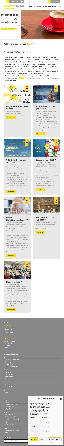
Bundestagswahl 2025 (45, 160)
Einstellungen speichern (55, 439)
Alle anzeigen (8, 57)
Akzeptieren (34, 439)
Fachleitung (8, 379)
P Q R (46, 66)
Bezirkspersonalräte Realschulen (40, 57)
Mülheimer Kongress (37, 66)
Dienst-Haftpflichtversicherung (16, 219)
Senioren (38, 71)
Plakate (35, 69)
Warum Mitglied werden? (11, 404)
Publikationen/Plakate (11, 417)
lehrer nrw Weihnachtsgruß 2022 (45, 219)
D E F (18, 59)
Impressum (7, 345)
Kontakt (34, 64)
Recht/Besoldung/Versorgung (12, 71)
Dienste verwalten (34, 434)
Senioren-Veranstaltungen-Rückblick (14, 75)
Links (6, 392)
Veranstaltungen (30, 78)
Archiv (28, 57)
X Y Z (44, 78)
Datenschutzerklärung (49, 442)
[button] (61, 398)
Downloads (10, 374)
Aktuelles (22, 57)
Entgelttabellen (9, 376)
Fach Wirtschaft (36, 59)
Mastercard (26, 66)
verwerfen (42, 439)
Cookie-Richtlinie (38, 442)
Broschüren (53, 57)
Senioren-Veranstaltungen (36, 73)
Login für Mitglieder (52, 6)
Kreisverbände (41, 64)
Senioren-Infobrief (23, 73)
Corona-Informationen (11, 366)
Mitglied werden (40, 6)
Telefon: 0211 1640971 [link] (9, 332)
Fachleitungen (46, 59)
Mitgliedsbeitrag (9, 406)
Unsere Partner (9, 414)
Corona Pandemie (9, 59)
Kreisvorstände (51, 64)
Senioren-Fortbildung (10, 73)
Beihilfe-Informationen (13, 359)
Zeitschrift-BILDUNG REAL (11, 80)
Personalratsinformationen (11, 69)
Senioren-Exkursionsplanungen (50, 71)
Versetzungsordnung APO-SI (12, 430)
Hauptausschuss (13, 282)
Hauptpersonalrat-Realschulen (46, 62)
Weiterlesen (10, 117)
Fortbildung (55, 59)
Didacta (28, 59)
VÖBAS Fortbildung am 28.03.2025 (16, 161)
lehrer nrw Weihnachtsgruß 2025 (45, 107)
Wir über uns (8, 433)
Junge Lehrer (26, 64)
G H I (6, 62)
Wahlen (38, 78)
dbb (23, 59)
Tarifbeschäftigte (30, 75)
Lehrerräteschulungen (10, 66)
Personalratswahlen (25, 69)
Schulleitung (30, 71)
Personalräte (53, 66)
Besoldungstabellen (10, 362)
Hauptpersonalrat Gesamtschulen (28, 62)
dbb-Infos (8, 372)
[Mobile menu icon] (60, 6)
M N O (19, 66)
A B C (16, 57)
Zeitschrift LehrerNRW (53, 78)
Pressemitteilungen (44, 69)
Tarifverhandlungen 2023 (11, 78)
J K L (19, 64)
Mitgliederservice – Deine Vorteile (17, 107)
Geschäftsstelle (14, 62)
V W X (21, 78)
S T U (23, 71)
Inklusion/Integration (10, 64)
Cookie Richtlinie (8, 343)
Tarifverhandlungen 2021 (43, 75)
